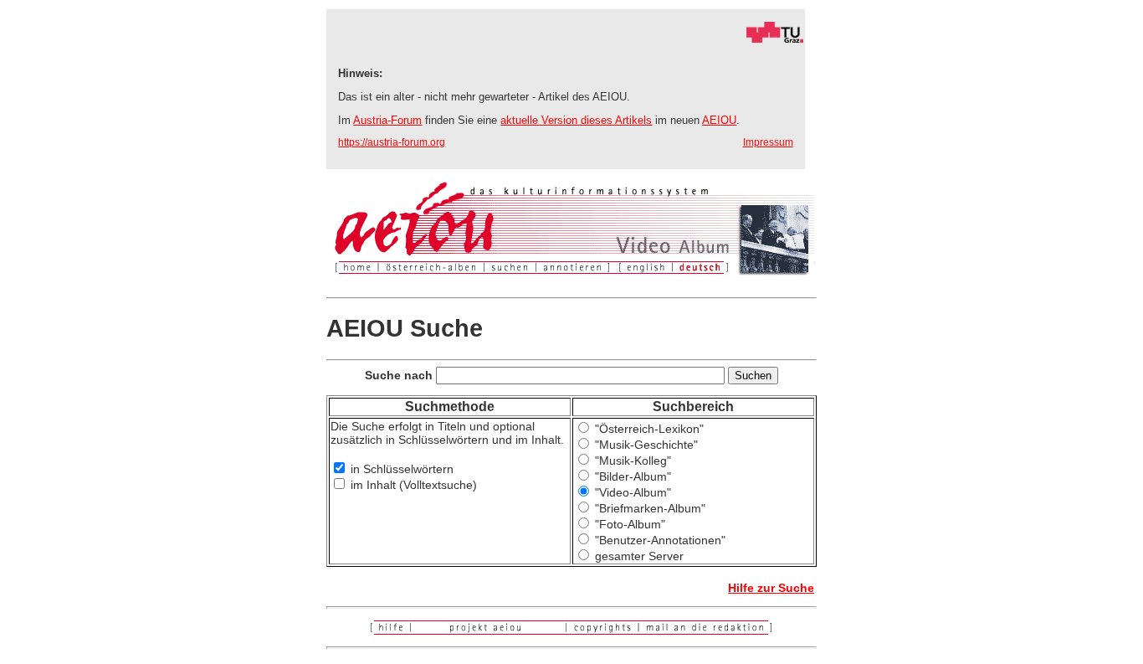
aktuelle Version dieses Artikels (576, 120)
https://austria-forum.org (391, 142)
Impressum (768, 142)
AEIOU (719, 120)
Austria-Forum (387, 120)
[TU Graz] (565, 39)
